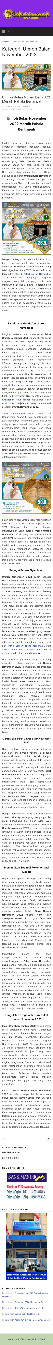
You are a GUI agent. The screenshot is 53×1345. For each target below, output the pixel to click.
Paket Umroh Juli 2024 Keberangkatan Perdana (24, 1308)
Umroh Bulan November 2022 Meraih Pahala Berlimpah (26, 99)
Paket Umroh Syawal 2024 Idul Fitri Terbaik (22, 1314)
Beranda (5, 42)
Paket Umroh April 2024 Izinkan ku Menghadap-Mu (26, 1320)
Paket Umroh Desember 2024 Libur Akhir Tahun (24, 1302)
